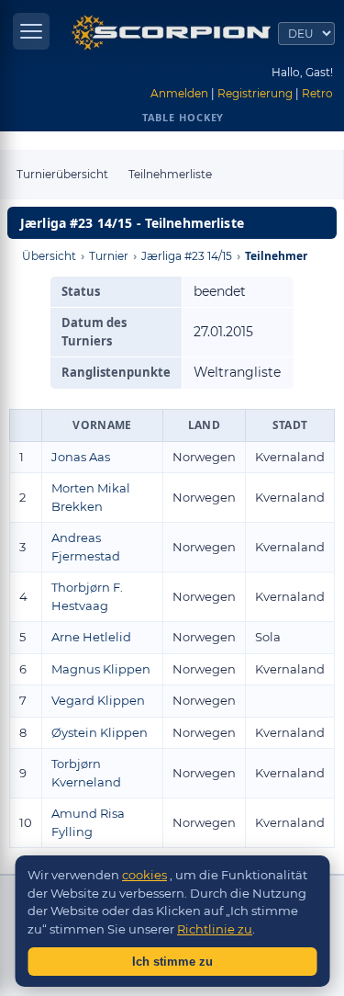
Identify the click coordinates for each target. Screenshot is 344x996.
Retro (317, 93)
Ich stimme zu (172, 961)
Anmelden (179, 93)
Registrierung (255, 93)
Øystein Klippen (99, 732)
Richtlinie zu (214, 929)
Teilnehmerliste (170, 174)
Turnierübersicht (62, 174)
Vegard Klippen (98, 700)
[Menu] (31, 31)
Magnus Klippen (100, 669)
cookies (144, 874)
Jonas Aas (80, 456)
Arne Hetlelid (91, 636)
